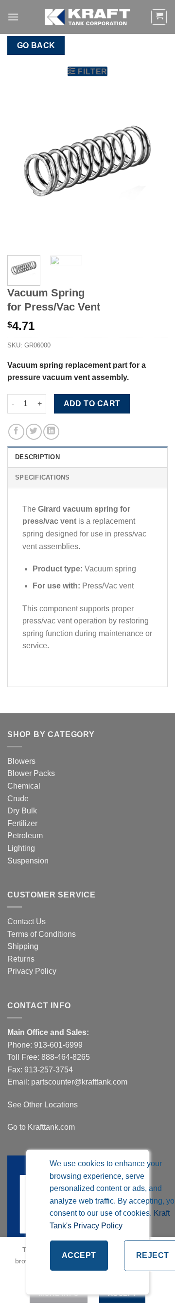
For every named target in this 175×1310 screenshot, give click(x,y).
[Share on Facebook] (16, 432)
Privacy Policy (31, 971)
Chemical (23, 786)
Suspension (28, 861)
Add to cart (92, 403)
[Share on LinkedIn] (51, 432)
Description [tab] (37, 457)
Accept (79, 1255)
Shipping (22, 946)
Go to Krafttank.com (41, 1127)
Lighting (21, 848)
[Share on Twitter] (34, 432)
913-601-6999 (58, 1045)
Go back (36, 45)
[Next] (152, 168)
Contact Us (26, 921)
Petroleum (25, 835)
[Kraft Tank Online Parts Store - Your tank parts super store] (87, 17)
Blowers (22, 761)
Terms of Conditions (41, 934)
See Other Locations (42, 1105)
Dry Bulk (22, 811)
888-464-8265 (65, 1057)
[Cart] (159, 17)
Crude (18, 798)
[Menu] (13, 17)
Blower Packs (31, 773)
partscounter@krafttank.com (79, 1082)
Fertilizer (22, 823)
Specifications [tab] (42, 477)
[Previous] (23, 168)
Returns (21, 959)
